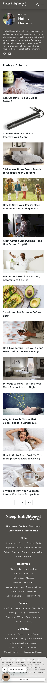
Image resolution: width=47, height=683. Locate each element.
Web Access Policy (23, 621)
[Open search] (37, 4)
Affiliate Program (23, 556)
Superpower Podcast (33, 651)
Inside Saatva (31, 530)
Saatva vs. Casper (15, 595)
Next (29, 502)
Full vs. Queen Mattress (23, 577)
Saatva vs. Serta (32, 595)
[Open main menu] (42, 4)
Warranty (36, 617)
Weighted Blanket (20, 552)
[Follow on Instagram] (4, 53)
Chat (34, 608)
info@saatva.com (12, 608)
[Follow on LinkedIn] (9, 53)
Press (20, 633)
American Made (12, 638)
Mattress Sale (16, 568)
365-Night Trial (23, 617)
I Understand (23, 679)
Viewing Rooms (32, 633)
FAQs (40, 608)
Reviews (26, 608)
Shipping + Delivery (16, 612)
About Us (12, 633)
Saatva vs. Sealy (33, 586)
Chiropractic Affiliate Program (23, 642)
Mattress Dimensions (23, 573)
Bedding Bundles (26, 543)
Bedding (23, 526)
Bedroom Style (16, 530)
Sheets (38, 547)
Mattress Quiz (31, 568)
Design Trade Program (31, 638)
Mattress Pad (37, 552)
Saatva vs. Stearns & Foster (23, 591)
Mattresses (11, 526)
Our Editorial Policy (13, 651)
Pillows (7, 552)
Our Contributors (17, 647)
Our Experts (32, 647)
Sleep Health (35, 526)
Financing (10, 617)
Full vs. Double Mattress (23, 582)
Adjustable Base (13, 547)
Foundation (28, 547)
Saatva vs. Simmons (15, 586)
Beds (38, 543)
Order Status (33, 612)
